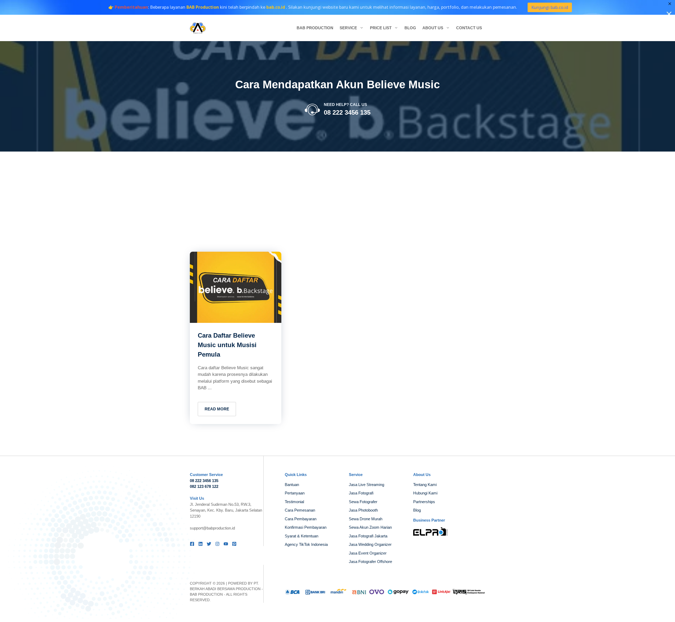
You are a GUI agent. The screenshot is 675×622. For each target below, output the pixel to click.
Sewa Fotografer (363, 501)
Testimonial (294, 501)
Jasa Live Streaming (366, 484)
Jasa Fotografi (361, 493)
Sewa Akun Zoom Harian (370, 527)
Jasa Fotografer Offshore (370, 561)
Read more (217, 409)
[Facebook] (192, 544)
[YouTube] (226, 544)
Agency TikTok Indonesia (306, 544)
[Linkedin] (200, 544)
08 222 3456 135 (347, 112)
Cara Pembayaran (300, 519)
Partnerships (424, 501)
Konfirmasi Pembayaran (305, 527)
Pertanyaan (295, 493)
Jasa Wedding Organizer (370, 544)
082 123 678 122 (204, 486)
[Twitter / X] (209, 544)
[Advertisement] (337, 191)
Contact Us (469, 28)
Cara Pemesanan (300, 510)
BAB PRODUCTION (206, 594)
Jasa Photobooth (363, 510)
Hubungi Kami (425, 493)
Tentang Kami (425, 484)
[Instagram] (217, 544)
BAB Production (315, 28)
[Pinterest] (234, 544)
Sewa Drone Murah (365, 519)
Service (348, 28)
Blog (410, 28)
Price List (381, 28)
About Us (432, 28)
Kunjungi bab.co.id (549, 7)
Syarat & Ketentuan (301, 536)
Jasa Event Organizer (368, 553)
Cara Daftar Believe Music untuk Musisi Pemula (227, 345)
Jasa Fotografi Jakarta (368, 536)
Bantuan (292, 484)
